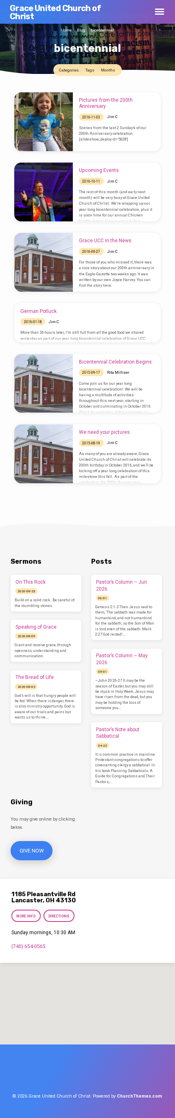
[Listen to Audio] (43, 591)
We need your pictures (104, 432)
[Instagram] (89, 1072)
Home (66, 30)
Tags (90, 70)
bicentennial (102, 30)
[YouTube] (104, 1072)
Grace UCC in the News (105, 240)
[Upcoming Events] (43, 192)
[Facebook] (59, 1072)
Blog (81, 30)
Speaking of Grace (36, 627)
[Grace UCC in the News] (43, 262)
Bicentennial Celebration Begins (115, 362)
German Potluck (38, 311)
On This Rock (30, 582)
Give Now (31, 851)
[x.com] (74, 1072)
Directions (59, 916)
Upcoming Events (99, 170)
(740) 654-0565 (28, 946)
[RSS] (117, 1072)
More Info (25, 916)
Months (108, 70)
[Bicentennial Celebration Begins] (43, 383)
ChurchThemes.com (139, 1096)
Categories (69, 70)
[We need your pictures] (43, 453)
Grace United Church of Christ (55, 12)
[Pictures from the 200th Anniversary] (43, 121)
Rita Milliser (118, 372)
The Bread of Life (34, 677)
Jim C (112, 116)
